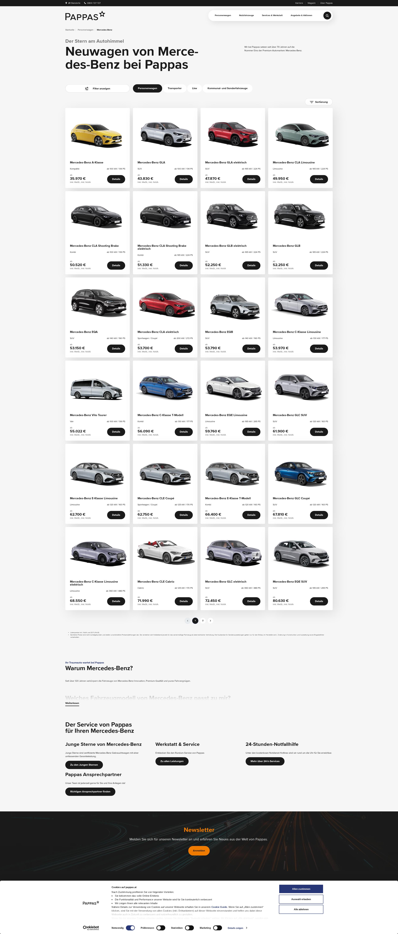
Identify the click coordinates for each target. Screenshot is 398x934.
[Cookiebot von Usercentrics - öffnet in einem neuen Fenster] (91, 928)
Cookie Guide (219, 907)
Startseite (69, 30)
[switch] (160, 927)
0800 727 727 (93, 3)
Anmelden (199, 850)
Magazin (312, 3)
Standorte (74, 3)
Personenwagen (223, 15)
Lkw (194, 88)
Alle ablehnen (301, 909)
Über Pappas (326, 3)
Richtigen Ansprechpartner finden (90, 791)
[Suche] (327, 15)
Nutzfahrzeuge (246, 15)
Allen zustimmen (301, 889)
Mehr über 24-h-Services (265, 761)
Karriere (299, 3)
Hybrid (110, 188)
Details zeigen (235, 928)
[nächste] (210, 621)
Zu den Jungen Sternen (84, 765)
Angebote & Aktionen (301, 15)
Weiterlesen (72, 703)
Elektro (94, 188)
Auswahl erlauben (301, 899)
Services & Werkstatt (272, 15)
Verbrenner (76, 188)
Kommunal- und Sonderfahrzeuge (228, 88)
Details (116, 179)
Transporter (175, 88)
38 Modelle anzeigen (97, 102)
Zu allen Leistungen (172, 761)
